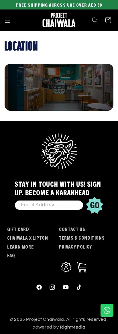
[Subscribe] (94, 205)
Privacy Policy (75, 246)
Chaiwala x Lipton (27, 238)
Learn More (20, 246)
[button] (7, 20)
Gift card (18, 229)
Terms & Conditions (82, 238)
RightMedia (72, 327)
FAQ (11, 255)
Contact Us (72, 229)
